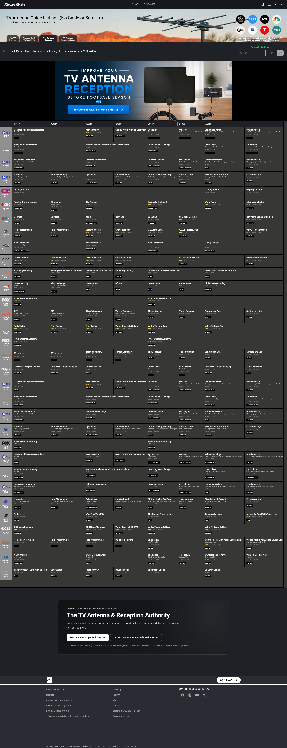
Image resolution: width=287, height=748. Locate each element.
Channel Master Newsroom (59, 700)
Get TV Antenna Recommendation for (136, 637)
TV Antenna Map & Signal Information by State (67, 716)
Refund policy (88, 746)
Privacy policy (101, 746)
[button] (135, 4)
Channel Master (58, 746)
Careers (116, 705)
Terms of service (115, 746)
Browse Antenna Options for (87, 637)
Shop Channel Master (56, 689)
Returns (116, 695)
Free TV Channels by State (58, 705)
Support (50, 695)
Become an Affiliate (121, 716)
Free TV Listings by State (57, 711)
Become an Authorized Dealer (126, 711)
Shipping (117, 689)
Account (279, 4)
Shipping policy (130, 746)
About (115, 700)
